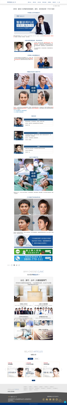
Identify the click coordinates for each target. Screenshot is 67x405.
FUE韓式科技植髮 (29, 364)
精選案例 (49, 2)
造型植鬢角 (10, 364)
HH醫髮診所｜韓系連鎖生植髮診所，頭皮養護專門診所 (11, 2)
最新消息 (34, 2)
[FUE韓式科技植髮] (33, 372)
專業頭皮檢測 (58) (37, 388)
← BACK (33, 380)
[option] (33, 369)
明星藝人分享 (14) (31, 388)
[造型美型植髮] (51, 372)
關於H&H (29, 2)
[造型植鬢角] (15, 372)
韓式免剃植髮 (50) (49, 388)
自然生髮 (39, 2)
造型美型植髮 (46, 364)
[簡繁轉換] (59, 2)
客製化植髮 (44, 2)
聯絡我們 (54, 2)
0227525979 (52, 396)
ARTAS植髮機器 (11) (55, 388)
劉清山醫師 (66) (25, 388)
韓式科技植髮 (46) (43, 388)
